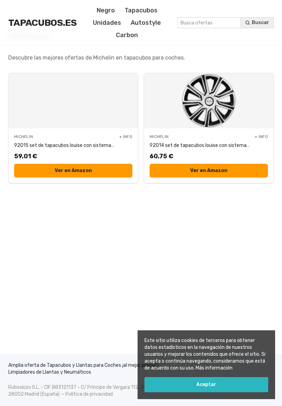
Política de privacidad (89, 394)
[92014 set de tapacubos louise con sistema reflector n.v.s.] (208, 100)
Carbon (127, 35)
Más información (214, 368)
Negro (106, 10)
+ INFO (125, 136)
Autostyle (146, 22)
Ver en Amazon (73, 170)
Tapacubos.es (42, 22)
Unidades (107, 22)
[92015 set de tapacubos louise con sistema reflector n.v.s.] (73, 100)
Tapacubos (141, 10)
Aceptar (206, 384)
